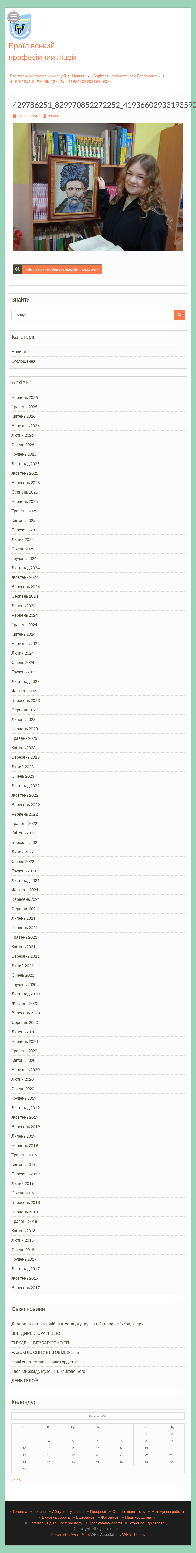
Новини (78, 75)
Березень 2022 (25, 842)
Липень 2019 (23, 1135)
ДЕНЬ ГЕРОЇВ (25, 1380)
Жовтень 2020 (24, 1003)
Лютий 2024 (22, 652)
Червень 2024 (24, 615)
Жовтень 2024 (24, 577)
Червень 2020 (24, 1041)
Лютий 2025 (22, 539)
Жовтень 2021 (24, 889)
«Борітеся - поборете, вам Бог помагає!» (126, 75)
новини (39, 1511)
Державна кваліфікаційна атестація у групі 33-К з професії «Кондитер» (77, 1323)
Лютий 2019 (22, 1183)
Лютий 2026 (22, 435)
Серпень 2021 (24, 908)
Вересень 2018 (25, 1202)
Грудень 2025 (23, 454)
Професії (98, 1511)
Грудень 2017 (23, 1259)
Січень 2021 (22, 974)
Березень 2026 (25, 425)
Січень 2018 (22, 1249)
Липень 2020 (23, 1031)
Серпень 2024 (24, 596)
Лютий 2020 (22, 1079)
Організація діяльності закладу (55, 1522)
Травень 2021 (24, 937)
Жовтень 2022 (24, 794)
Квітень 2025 (23, 520)
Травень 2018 (24, 1221)
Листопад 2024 (25, 567)
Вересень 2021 (25, 899)
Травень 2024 (24, 624)
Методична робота (167, 1511)
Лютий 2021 (22, 965)
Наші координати (140, 1517)
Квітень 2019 (23, 1164)
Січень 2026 (22, 444)
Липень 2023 (23, 719)
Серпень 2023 (24, 709)
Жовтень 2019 (24, 1117)
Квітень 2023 (23, 747)
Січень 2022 (22, 861)
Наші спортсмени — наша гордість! (44, 1361)
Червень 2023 (24, 728)
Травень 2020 (24, 1050)
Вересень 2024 (25, 586)
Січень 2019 (22, 1192)
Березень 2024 (25, 643)
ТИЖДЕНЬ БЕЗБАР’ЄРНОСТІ (40, 1342)
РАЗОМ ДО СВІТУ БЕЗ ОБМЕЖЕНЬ (45, 1352)
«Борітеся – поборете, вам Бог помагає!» (62, 269)
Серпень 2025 (24, 491)
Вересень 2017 (25, 1287)
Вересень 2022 (25, 804)
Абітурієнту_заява (68, 1511)
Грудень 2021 (23, 870)
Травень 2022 (24, 823)
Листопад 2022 (25, 785)
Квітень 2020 (23, 1060)
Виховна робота (56, 1517)
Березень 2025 (25, 529)
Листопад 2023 (25, 681)
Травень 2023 (24, 738)
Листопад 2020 (25, 993)
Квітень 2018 (23, 1230)
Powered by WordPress (70, 1534)
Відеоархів (85, 1517)
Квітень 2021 (23, 946)
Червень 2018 (24, 1211)
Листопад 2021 (25, 880)
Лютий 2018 (22, 1240)
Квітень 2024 (23, 633)
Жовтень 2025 (24, 472)
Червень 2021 (24, 927)
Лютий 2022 (22, 851)
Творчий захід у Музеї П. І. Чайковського (48, 1371)
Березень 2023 (25, 757)
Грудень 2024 (23, 558)
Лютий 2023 (22, 766)
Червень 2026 (24, 397)
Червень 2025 (24, 501)
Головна (20, 1511)
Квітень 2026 (23, 416)
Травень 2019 (24, 1154)
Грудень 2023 (23, 671)
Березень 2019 (25, 1173)
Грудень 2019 (23, 1098)
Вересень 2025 (25, 482)
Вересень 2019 (25, 1126)
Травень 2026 (24, 406)
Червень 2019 (24, 1145)
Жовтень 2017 (24, 1278)
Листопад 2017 (25, 1268)
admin (53, 116)
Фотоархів (110, 1517)
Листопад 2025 (25, 463)
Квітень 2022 (23, 832)
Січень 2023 (22, 776)
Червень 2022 (24, 813)
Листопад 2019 (25, 1107)
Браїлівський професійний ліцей (38, 75)
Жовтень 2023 (24, 690)
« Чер (16, 1479)
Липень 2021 (23, 918)
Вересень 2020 (25, 1012)
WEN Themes (133, 1534)
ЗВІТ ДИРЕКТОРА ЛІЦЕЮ (35, 1333)
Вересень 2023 (25, 700)
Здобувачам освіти (105, 1522)
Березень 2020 (25, 1069)
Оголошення (23, 361)
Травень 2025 (24, 510)
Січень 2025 (22, 548)
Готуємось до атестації (148, 1522)
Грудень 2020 (23, 984)
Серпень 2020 (24, 1022)
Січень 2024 (22, 662)
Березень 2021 (25, 956)
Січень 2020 (22, 1088)
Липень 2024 (23, 605)
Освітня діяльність (128, 1511)
